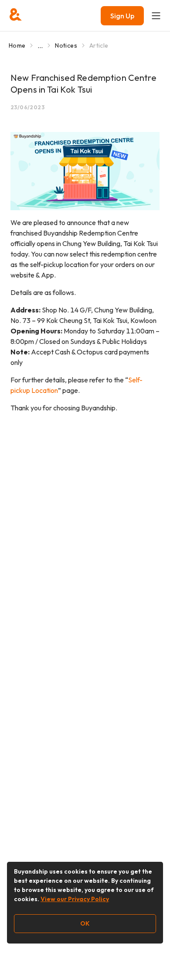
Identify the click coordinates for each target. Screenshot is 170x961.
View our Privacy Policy (75, 899)
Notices (66, 45)
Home (17, 45)
